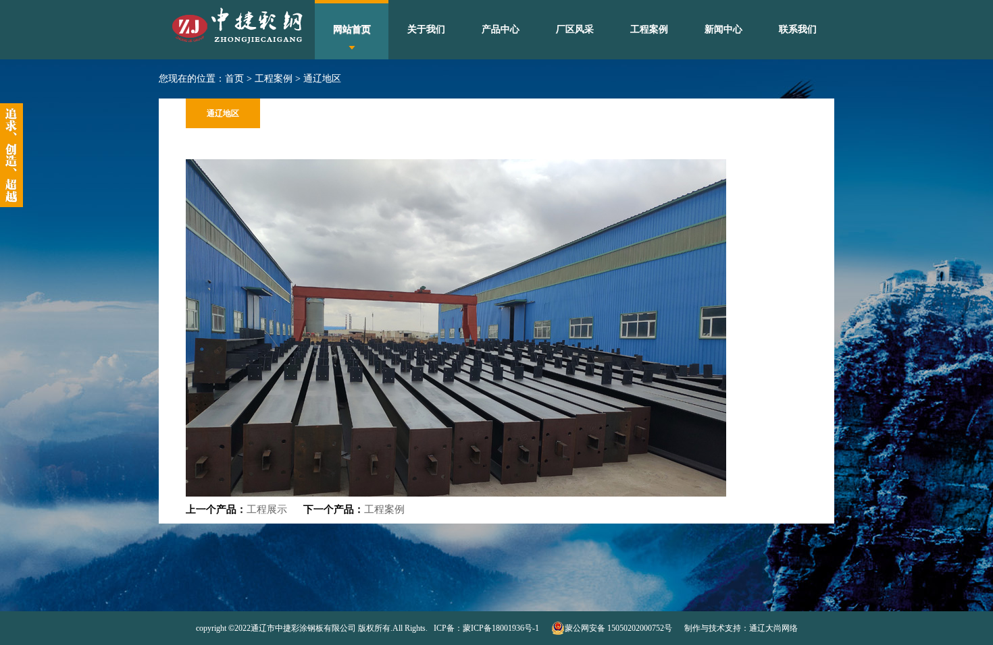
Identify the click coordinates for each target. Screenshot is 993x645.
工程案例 (273, 79)
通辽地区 (322, 79)
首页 (234, 79)
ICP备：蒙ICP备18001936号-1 (485, 628)
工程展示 (267, 509)
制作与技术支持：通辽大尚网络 (741, 628)
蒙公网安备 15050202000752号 (618, 628)
